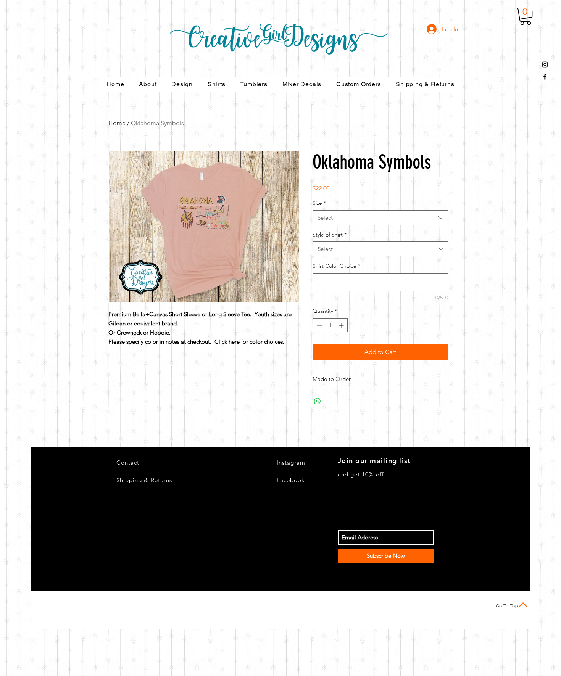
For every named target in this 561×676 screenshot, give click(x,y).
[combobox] (380, 217)
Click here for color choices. (249, 341)
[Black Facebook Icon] (545, 76)
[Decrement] (318, 325)
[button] (525, 16)
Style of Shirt (330, 234)
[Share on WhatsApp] (317, 401)
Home (117, 123)
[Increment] (342, 325)
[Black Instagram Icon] (545, 64)
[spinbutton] (330, 325)
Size (319, 203)
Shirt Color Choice (336, 265)
